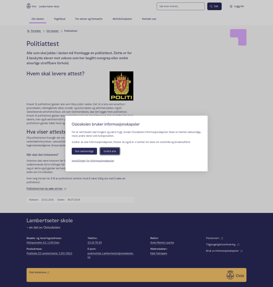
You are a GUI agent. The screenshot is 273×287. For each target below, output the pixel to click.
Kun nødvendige (84, 151)
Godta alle (110, 151)
